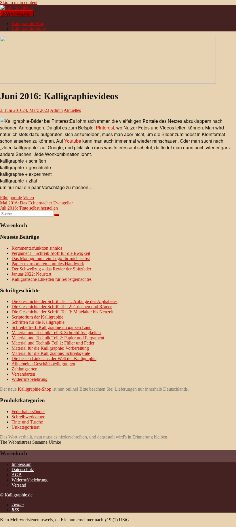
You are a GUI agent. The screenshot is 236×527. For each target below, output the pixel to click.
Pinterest (105, 127)
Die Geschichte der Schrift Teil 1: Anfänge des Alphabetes (64, 301)
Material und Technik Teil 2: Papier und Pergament (58, 337)
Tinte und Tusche (27, 421)
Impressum (21, 464)
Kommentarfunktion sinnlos (37, 248)
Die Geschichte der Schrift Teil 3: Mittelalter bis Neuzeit (62, 311)
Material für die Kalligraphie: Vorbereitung (50, 348)
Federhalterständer (28, 411)
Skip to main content (18, 2)
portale (15, 197)
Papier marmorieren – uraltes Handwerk (48, 263)
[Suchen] (56, 215)
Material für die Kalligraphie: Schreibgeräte (51, 353)
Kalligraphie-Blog (28, 23)
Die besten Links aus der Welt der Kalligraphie (54, 358)
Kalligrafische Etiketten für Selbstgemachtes (52, 279)
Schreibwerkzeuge (28, 416)
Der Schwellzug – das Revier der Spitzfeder (51, 268)
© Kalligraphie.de (16, 494)
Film (4, 197)
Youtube (72, 141)
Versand (19, 485)
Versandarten (23, 374)
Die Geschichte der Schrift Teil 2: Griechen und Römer (62, 306)
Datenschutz (23, 469)
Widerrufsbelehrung (29, 379)
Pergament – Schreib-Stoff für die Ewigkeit (51, 253)
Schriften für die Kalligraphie (38, 322)
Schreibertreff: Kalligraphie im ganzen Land (52, 327)
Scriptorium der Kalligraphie (37, 317)
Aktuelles (72, 110)
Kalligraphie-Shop (28, 28)
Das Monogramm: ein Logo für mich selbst (51, 258)
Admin (56, 110)
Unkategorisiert (25, 427)
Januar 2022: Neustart (31, 274)
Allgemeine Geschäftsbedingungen (43, 363)
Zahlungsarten (24, 368)
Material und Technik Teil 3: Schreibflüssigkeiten (56, 332)
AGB (17, 474)
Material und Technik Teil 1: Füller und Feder (53, 342)
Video (28, 197)
